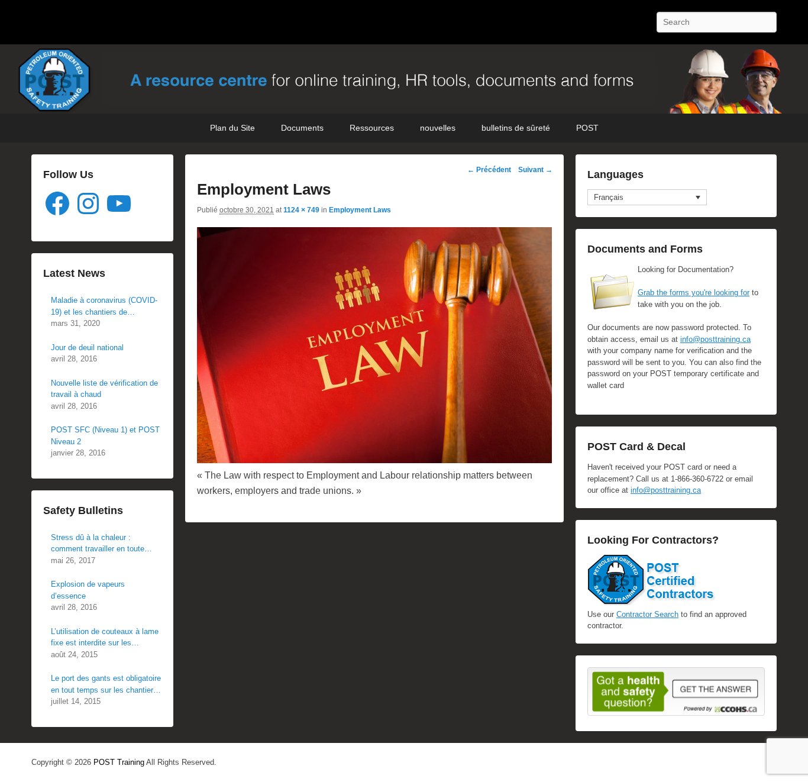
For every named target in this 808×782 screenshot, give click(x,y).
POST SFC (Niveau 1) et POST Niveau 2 (105, 435)
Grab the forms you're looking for (693, 292)
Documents (302, 128)
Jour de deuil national (87, 347)
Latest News (74, 273)
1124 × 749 (301, 210)
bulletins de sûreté (515, 128)
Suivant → (535, 170)
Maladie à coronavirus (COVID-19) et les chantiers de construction (104, 307)
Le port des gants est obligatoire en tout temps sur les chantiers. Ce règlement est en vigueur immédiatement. (106, 685)
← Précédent (489, 170)
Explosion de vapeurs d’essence (88, 590)
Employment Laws (360, 210)
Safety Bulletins (83, 510)
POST (587, 128)
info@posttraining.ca (715, 339)
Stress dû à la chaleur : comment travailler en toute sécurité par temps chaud (97, 544)
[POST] (404, 79)
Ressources (372, 128)
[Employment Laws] (374, 460)
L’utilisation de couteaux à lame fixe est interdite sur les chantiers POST (105, 638)
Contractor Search (647, 614)
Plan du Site (232, 128)
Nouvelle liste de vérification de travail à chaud (104, 389)
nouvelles (437, 128)
